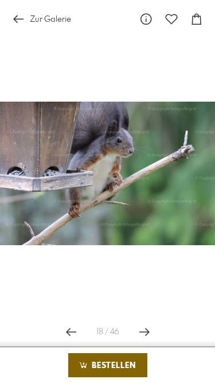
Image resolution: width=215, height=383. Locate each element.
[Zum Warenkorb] (197, 19)
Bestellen (112, 366)
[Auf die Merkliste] (171, 19)
